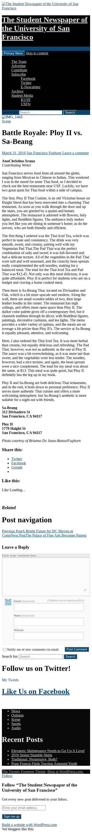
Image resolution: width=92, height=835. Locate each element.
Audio (16, 728)
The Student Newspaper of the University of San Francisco (45, 28)
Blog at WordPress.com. (65, 772)
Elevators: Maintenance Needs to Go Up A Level (47, 751)
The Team (18, 62)
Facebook (28, 79)
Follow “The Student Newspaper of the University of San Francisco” (39, 787)
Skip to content (37, 53)
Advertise (18, 66)
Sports (16, 724)
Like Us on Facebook (36, 691)
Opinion (17, 715)
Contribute (19, 70)
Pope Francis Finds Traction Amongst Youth (44, 764)
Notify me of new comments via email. (33, 649)
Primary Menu (13, 53)
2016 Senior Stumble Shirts (31, 755)
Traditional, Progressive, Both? (34, 759)
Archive (17, 91)
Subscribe (18, 74)
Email (24, 601)
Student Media (22, 95)
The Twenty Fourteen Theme (24, 772)
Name (24, 615)
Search (7, 49)
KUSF (26, 100)
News (15, 711)
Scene (6, 121)
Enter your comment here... (20, 555)
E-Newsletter (30, 87)
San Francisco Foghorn (44, 153)
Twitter (26, 83)
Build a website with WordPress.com (29, 825)
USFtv (26, 104)
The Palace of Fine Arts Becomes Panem (48, 535)
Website (19, 630)
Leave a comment (75, 153)
